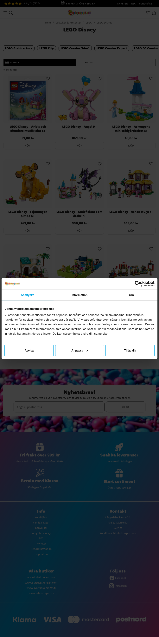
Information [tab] (79, 295)
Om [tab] (131, 295)
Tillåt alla (130, 350)
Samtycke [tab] (27, 295)
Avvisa (29, 350)
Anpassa (77, 350)
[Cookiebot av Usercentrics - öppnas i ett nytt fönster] (138, 284)
